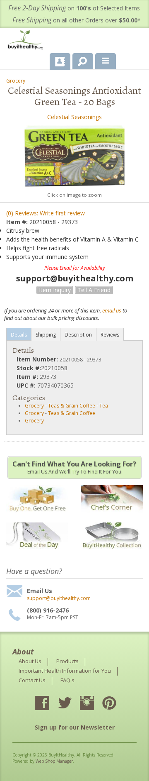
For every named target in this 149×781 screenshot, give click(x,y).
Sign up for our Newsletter (75, 727)
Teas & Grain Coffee (71, 405)
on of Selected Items (74, 8)
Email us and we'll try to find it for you (74, 467)
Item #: (17, 222)
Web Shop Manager (54, 761)
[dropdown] (105, 61)
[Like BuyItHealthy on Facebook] (50, 704)
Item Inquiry (55, 290)
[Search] (79, 59)
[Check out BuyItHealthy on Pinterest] (117, 704)
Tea (103, 405)
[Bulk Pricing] (112, 554)
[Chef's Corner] (112, 516)
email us (111, 310)
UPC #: (27, 385)
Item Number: (38, 359)
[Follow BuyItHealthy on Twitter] (72, 704)
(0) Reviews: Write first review (45, 213)
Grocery (15, 80)
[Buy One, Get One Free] (37, 516)
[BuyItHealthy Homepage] (27, 41)
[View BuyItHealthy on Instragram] (94, 704)
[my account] (60, 61)
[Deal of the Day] (37, 554)
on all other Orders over (76, 20)
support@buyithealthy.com (59, 598)
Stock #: (29, 368)
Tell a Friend (94, 290)
